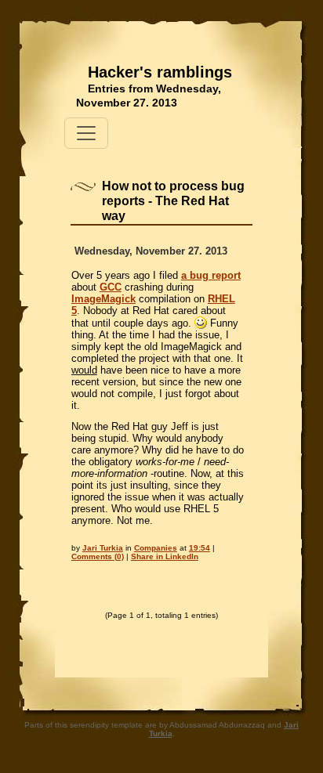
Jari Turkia (102, 548)
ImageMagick (103, 299)
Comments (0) (97, 556)
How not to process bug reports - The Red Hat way (173, 200)
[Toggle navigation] (86, 133)
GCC (111, 287)
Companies (155, 548)
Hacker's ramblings (160, 72)
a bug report (211, 275)
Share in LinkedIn (164, 556)
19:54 (199, 548)
